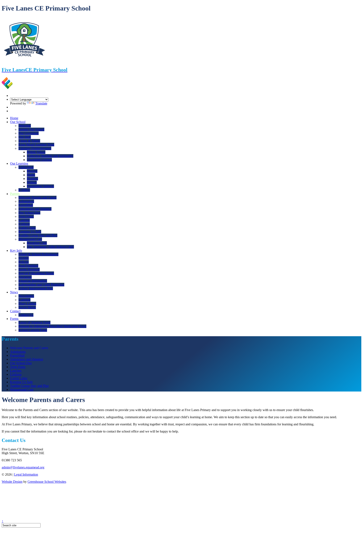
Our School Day (29, 212)
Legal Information (26, 474)
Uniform (24, 224)
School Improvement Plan (35, 288)
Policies (23, 262)
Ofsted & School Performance (38, 254)
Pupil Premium (28, 265)
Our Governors (28, 133)
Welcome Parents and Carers (37, 197)
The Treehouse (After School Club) (50, 247)
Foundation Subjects (40, 186)
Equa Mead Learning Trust (36, 144)
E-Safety (24, 190)
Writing (32, 182)
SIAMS (23, 258)
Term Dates (26, 216)
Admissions (26, 201)
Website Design (12, 481)
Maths (31, 175)
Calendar (24, 300)
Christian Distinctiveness (34, 148)
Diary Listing (27, 303)
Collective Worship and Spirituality (50, 156)
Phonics (32, 171)
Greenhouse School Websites (47, 481)
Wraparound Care (30, 239)
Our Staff (24, 137)
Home (14, 118)
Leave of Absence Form (34, 322)
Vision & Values (29, 141)
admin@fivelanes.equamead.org (23, 467)
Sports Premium (29, 269)
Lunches (24, 220)
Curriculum (26, 167)
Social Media (27, 307)
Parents (15, 194)
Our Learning (19, 163)
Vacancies (25, 277)
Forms (14, 318)
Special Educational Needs (36, 273)
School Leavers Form (32, 330)
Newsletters (26, 296)
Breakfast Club (37, 243)
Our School (17, 122)
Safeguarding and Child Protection (41, 284)
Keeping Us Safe (29, 231)
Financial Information (32, 281)
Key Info (16, 250)
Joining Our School (31, 129)
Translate (41, 103)
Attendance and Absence (34, 209)
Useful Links (27, 228)
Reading (32, 178)
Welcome (24, 125)
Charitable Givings (39, 159)
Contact (15, 311)
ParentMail (25, 205)
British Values (36, 152)
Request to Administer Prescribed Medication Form (52, 326)
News (14, 292)
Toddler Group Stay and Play (37, 235)
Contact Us (25, 315)
